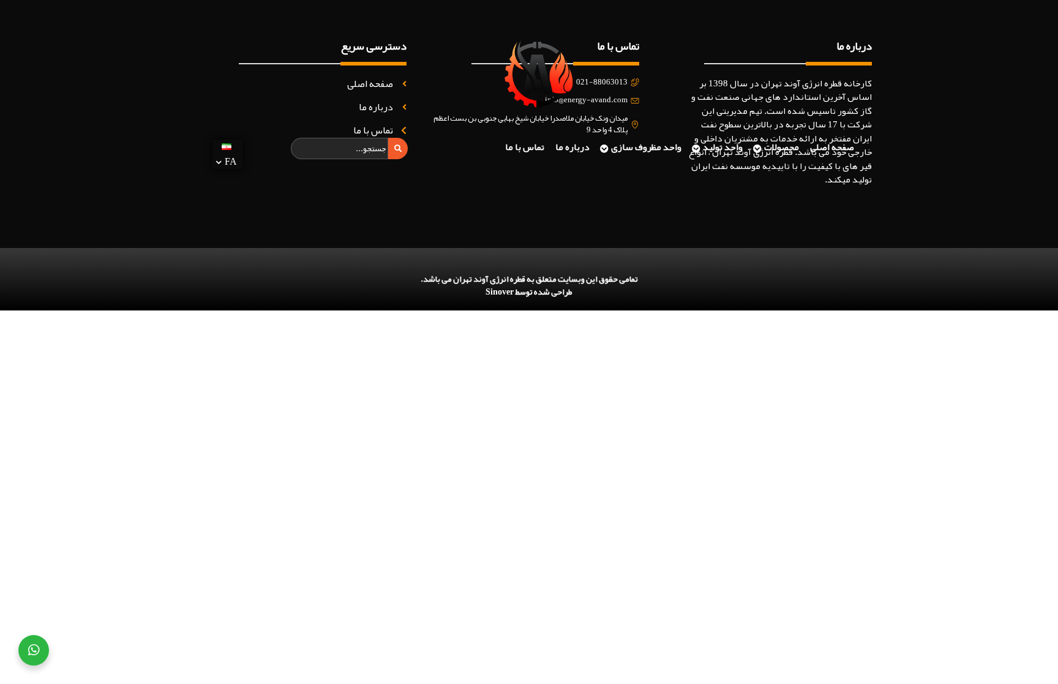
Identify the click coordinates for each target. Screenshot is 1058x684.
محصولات (781, 147)
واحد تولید (723, 147)
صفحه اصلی (832, 147)
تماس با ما (524, 147)
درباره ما (572, 147)
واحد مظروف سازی (646, 147)
